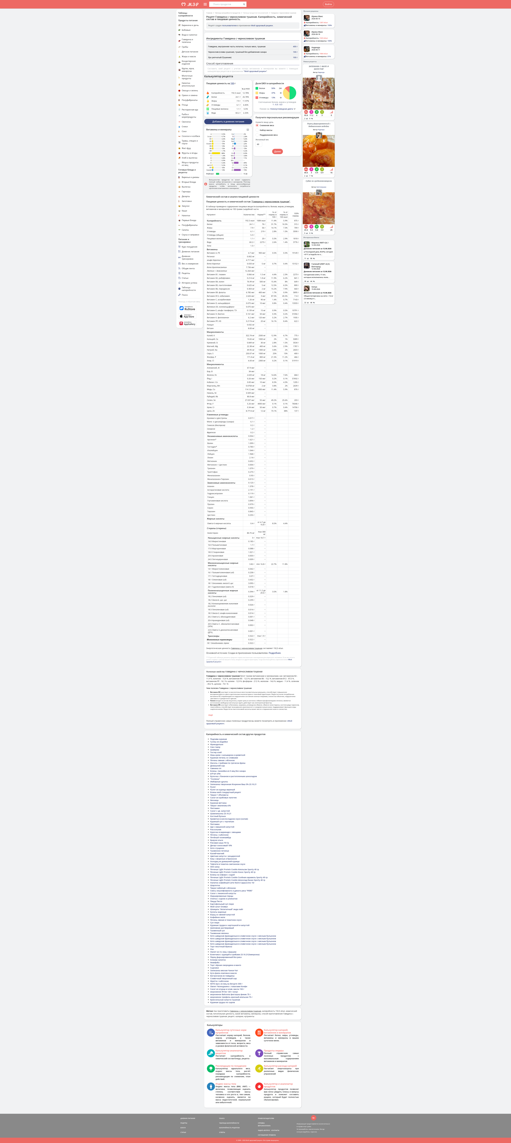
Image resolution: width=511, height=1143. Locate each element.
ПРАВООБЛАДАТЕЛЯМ (266, 1118)
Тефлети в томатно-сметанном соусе (227, 864)
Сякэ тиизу (215, 747)
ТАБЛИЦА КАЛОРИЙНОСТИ (229, 1123)
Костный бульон (218, 816)
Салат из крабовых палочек (223, 797)
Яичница (214, 800)
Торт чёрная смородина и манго (225, 965)
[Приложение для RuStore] (189, 308)
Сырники (214, 968)
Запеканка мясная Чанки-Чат (224, 970)
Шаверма (214, 749)
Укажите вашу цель (264, 122)
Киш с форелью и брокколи (223, 858)
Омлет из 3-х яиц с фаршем (223, 952)
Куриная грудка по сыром (222, 1002)
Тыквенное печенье (219, 851)
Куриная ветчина (218, 803)
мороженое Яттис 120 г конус (224, 991)
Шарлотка (215, 885)
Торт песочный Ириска (221, 946)
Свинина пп (215, 768)
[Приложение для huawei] (189, 323)
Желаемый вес (262, 139)
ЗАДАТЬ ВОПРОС (264, 1130)
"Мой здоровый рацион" (255, 71)
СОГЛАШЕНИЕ (263, 1135)
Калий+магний (217, 853)
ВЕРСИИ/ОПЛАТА (264, 1126)
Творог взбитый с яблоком (223, 888)
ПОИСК (221, 1118)
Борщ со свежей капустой (222, 914)
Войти (328, 4)
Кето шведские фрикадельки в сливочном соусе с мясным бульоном (243, 936)
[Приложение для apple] (189, 316)
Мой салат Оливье (219, 906)
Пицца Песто (216, 901)
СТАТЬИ (183, 1132)
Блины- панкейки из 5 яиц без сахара (228, 771)
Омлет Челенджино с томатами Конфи (228, 986)
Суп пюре (214, 922)
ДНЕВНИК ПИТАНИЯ (187, 1118)
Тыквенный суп (217, 930)
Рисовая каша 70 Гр (219, 843)
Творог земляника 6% (220, 805)
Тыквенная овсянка (219, 933)
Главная (209, 13)
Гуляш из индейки (219, 741)
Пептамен (215, 808)
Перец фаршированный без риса (226, 957)
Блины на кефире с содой (222, 874)
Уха (212, 949)
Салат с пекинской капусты (223, 893)
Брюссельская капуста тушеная (225, 999)
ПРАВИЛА (272, 1135)
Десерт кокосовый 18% (221, 845)
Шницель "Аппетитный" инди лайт (226, 909)
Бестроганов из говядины (222, 976)
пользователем (229, 25)
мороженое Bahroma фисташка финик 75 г (230, 994)
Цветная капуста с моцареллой (225, 856)
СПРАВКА (261, 1123)
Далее (277, 151)
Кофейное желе (217, 917)
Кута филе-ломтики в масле (223, 973)
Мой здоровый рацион (262, 25)
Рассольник (215, 829)
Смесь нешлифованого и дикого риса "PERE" (231, 890)
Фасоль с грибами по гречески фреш (227, 763)
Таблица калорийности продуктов (227, 13)
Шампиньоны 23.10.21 (220, 813)
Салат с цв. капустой (220, 811)
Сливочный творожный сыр (223, 978)
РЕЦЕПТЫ (183, 1123)
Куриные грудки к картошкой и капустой (229, 925)
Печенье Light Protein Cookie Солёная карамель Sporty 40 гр (239, 877)
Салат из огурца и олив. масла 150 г (227, 989)
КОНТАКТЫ (275, 1130)
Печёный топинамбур (220, 837)
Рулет (213, 787)
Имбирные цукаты (219, 781)
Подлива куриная (218, 739)
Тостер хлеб (216, 752)
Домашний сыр (217, 765)
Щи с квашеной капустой (222, 827)
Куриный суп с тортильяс (222, 821)
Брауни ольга (216, 840)
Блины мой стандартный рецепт (225, 792)
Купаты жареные (218, 912)
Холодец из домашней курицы (225, 861)
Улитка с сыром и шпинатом (223, 898)
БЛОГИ (183, 1128)
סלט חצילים (215, 773)
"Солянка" (215, 779)
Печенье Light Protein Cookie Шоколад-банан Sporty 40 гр (237, 880)
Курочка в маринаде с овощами (225, 832)
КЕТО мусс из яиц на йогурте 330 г (226, 983)
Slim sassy (215, 866)
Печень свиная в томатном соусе (226, 920)
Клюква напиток (218, 960)
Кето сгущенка (217, 848)
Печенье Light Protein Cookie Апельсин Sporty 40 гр (234, 869)
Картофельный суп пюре (222, 904)
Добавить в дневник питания (228, 121)
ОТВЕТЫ (222, 1132)
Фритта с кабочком (219, 981)
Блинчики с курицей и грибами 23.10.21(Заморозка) (234, 954)
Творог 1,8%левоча (219, 795)
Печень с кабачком (219, 835)
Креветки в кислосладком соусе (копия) (229, 819)
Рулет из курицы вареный (222, 789)
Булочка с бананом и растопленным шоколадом (233, 776)
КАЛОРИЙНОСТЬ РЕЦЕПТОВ (229, 1128)
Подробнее (275, 652)
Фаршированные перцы (221, 896)
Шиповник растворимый (222, 928)
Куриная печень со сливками (224, 757)
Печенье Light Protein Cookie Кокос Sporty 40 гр (233, 872)
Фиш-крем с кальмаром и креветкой (227, 755)
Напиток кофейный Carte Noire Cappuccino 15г (232, 882)
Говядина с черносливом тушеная (283, 13)
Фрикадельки (216, 744)
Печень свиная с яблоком (222, 760)
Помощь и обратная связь (189, 301)
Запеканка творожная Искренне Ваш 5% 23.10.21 (233, 784)
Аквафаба (214, 962)
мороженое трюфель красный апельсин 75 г (231, 997)
